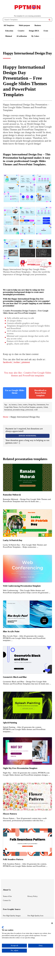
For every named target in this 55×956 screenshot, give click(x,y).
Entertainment (41, 405)
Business (38, 25)
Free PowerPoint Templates (27, 407)
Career (20, 405)
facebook (7, 362)
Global (45, 407)
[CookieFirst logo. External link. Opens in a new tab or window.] (3, 927)
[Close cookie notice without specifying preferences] (52, 923)
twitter (16, 362)
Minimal (8, 36)
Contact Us (7, 900)
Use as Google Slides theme (14, 391)
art (9, 405)
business (14, 405)
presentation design (18, 410)
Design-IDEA (34, 31)
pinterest (26, 362)
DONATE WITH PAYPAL (27, 436)
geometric (39, 407)
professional (29, 410)
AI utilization (21, 36)
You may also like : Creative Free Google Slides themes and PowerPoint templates (27, 374)
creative (25, 405)
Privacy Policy (33, 896)
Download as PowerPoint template (40, 393)
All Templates (9, 25)
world (35, 410)
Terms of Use (7, 896)
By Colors (35, 36)
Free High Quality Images (12, 916)
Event (46, 31)
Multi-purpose (24, 25)
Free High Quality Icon (35, 916)
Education (9, 31)
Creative (21, 31)
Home (5, 417)
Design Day (32, 405)
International (8, 410)
